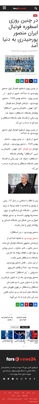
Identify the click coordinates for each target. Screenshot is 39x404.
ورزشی (33, 13)
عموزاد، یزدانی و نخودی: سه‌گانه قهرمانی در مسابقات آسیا (19, 341)
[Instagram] (30, 379)
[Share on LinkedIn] (22, 81)
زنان (5, 393)
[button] (34, 8)
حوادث (9, 393)
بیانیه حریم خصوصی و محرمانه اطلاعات (14, 399)
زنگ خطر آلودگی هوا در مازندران (7, 318)
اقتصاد (23, 393)
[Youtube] (4, 379)
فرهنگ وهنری (24, 396)
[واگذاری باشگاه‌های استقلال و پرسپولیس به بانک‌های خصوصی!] (32, 334)
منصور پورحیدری (31, 238)
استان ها (13, 396)
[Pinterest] (26, 379)
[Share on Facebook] (35, 81)
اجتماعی (28, 393)
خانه (37, 13)
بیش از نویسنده (15, 327)
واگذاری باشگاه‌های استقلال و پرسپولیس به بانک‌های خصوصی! (32, 341)
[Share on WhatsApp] (18, 81)
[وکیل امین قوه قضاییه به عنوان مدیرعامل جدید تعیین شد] (7, 334)
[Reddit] (21, 379)
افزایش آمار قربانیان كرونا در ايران (21, 318)
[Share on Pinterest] (26, 81)
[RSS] (17, 379)
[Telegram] (13, 379)
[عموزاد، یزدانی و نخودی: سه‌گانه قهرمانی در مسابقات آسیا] (19, 334)
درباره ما (3, 399)
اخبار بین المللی (16, 393)
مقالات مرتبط (25, 327)
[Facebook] (34, 379)
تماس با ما (26, 399)
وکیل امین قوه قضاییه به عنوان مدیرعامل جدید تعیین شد (7, 341)
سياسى (33, 393)
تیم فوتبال (27, 149)
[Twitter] (8, 379)
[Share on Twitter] (31, 81)
